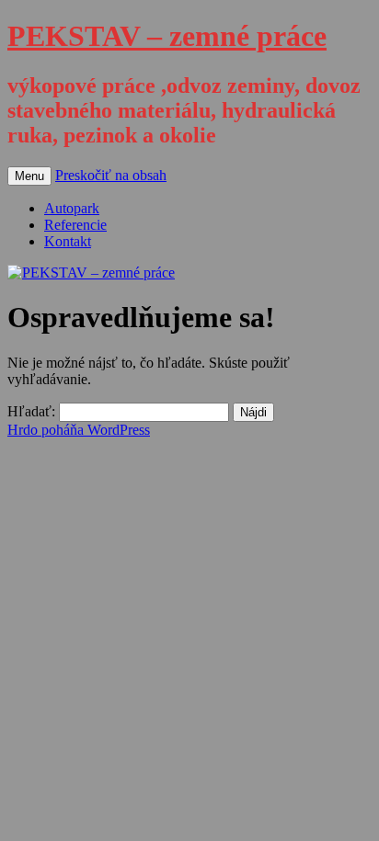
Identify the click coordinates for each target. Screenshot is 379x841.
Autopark (71, 208)
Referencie (75, 225)
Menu (29, 176)
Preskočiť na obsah (111, 175)
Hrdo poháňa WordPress (78, 430)
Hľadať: (31, 411)
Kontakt (67, 241)
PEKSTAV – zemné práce (167, 35)
